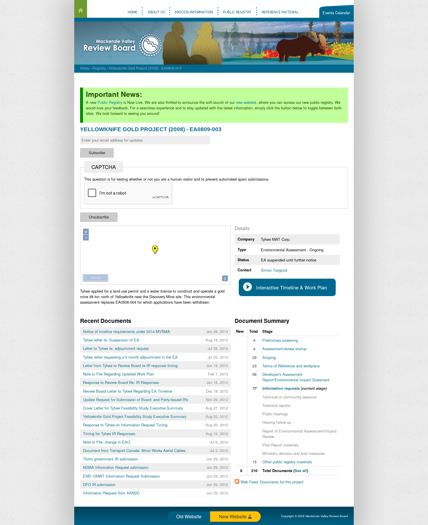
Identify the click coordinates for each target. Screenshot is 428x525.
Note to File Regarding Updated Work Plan (118, 374)
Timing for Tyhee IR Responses (109, 433)
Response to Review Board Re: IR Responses (121, 382)
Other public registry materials (287, 462)
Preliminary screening (280, 340)
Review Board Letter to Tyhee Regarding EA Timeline (127, 391)
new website (246, 102)
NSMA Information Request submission (115, 467)
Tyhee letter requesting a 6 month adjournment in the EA (130, 357)
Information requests (281, 388)
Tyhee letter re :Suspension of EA (111, 340)
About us (156, 12)
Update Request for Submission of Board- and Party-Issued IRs (135, 399)
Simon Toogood (274, 270)
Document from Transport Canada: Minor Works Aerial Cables (134, 450)
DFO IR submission (99, 484)
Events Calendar (336, 12)
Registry (99, 68)
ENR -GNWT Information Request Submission (121, 476)
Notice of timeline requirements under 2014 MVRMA (126, 331)
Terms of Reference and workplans (291, 366)
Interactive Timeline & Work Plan (291, 287)
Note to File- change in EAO (106, 442)
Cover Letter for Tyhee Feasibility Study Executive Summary (133, 408)
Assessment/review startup (284, 348)
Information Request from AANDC (111, 493)
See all (301, 470)
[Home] (80, 9)
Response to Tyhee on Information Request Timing (125, 425)
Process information (194, 12)
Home (85, 68)
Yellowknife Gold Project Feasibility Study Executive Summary (134, 416)
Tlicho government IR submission (110, 459)
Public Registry (110, 102)
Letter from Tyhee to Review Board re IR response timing (130, 365)
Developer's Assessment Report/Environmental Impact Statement (296, 376)
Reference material (280, 12)
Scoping (269, 357)
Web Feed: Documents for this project (271, 482)
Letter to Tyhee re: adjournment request (116, 348)
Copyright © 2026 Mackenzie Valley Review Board (314, 516)
